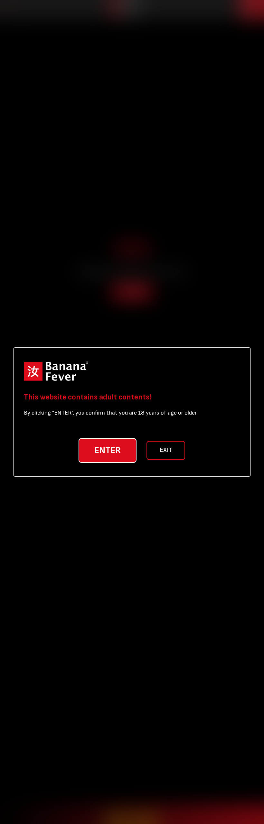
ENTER (107, 450)
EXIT (166, 450)
